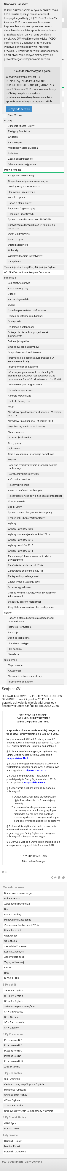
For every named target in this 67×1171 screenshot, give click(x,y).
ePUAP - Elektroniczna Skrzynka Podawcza (27, 272)
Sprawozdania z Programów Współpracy (30, 512)
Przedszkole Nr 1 (13, 1040)
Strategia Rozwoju (18, 244)
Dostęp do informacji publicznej (25, 316)
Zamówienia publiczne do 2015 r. (25, 570)
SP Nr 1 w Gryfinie (13, 990)
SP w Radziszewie (14, 1022)
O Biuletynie (10, 660)
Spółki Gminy (15, 506)
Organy (8, 120)
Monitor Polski (12, 1146)
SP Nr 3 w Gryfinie (13, 1001)
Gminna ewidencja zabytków (23, 346)
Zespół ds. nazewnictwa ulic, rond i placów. (31, 607)
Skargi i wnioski (16, 501)
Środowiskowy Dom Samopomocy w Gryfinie (28, 1110)
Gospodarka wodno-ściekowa (24, 352)
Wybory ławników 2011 (20, 550)
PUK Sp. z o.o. (11, 1128)
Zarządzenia (14, 261)
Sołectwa (13, 153)
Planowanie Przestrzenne (21, 192)
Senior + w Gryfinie (14, 1105)
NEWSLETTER (11, 978)
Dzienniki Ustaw (13, 1141)
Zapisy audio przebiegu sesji (23, 576)
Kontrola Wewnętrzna (19, 395)
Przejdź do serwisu (19, 109)
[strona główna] (59, 877)
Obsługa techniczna (19, 637)
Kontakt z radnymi (14, 951)
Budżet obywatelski (18, 299)
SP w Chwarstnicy (13, 1011)
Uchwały (13, 250)
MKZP (11, 406)
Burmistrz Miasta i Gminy (21, 125)
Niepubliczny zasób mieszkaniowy (26, 426)
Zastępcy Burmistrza (19, 131)
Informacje (10, 277)
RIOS (6, 972)
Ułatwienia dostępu (18, 643)
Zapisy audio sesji (14, 956)
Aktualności (14, 670)
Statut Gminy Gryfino (19, 233)
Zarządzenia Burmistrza (17, 903)
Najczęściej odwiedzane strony (25, 676)
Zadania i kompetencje (20, 158)
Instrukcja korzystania (19, 626)
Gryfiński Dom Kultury (15, 1095)
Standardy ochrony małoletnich (25, 601)
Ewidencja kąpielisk (18, 341)
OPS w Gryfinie (12, 1100)
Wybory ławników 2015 (20, 545)
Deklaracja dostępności (21, 327)
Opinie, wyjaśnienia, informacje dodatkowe (31, 454)
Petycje (12, 459)
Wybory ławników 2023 (20, 529)
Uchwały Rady (12, 898)
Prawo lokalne (12, 169)
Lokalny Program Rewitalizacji (24, 186)
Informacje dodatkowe (20, 681)
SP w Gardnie (11, 1017)
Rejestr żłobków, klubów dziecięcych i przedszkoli (35, 495)
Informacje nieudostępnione (23, 366)
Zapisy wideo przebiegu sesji (24, 581)
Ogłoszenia (14, 448)
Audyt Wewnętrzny (18, 288)
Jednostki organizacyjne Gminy (25, 384)
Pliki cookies (15, 649)
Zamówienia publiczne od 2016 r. (25, 565)
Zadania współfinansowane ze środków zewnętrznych (29, 558)
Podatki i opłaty (16, 197)
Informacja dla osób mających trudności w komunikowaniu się (31, 359)
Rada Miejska (15, 142)
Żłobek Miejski (12, 1066)
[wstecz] (51, 877)
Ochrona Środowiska (19, 437)
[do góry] (55, 877)
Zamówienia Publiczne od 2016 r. (21, 925)
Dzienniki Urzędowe (15, 1151)
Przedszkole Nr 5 (13, 1061)
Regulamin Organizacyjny (21, 208)
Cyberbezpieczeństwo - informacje (27, 310)
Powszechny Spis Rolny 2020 (23, 474)
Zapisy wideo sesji (14, 962)
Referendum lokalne (19, 479)
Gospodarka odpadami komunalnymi (28, 181)
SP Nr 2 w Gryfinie (13, 995)
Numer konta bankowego (18, 893)
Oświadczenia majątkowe (22, 164)
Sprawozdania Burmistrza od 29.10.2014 (29, 219)
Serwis (8, 612)
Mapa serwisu (15, 665)
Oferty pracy (14, 443)
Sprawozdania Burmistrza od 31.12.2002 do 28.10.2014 (31, 227)
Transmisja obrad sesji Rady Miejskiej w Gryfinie (30, 267)
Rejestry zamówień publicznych (25, 490)
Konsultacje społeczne (20, 390)
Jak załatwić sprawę (19, 283)
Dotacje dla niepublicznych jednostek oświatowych (28, 334)
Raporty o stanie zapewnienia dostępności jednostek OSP (31, 620)
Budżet (11, 293)
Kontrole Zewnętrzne (19, 401)
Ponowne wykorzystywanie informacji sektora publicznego (32, 467)
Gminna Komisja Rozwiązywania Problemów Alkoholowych (32, 594)
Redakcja (13, 632)
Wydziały (13, 136)
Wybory (12, 523)
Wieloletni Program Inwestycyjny (25, 256)
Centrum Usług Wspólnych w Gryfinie (24, 1084)
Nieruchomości (16, 432)
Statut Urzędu (15, 239)
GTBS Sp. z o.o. (12, 1123)
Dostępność (14, 321)
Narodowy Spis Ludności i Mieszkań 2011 (30, 421)
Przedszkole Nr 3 (13, 1050)
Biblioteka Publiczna (15, 1089)
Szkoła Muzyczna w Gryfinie (19, 1006)
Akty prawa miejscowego (21, 175)
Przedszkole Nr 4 (13, 1055)
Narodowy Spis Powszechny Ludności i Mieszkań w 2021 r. (34, 414)
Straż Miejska (15, 115)
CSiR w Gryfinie (12, 1079)
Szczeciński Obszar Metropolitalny (26, 518)
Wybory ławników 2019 (20, 539)
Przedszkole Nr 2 (13, 1045)
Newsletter (14, 654)
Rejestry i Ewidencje (18, 484)
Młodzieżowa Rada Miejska (23, 147)
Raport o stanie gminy (19, 203)
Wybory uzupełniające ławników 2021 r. (29, 534)
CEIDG (11, 304)
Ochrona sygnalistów (19, 587)
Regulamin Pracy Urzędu (21, 214)
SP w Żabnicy (11, 1027)
